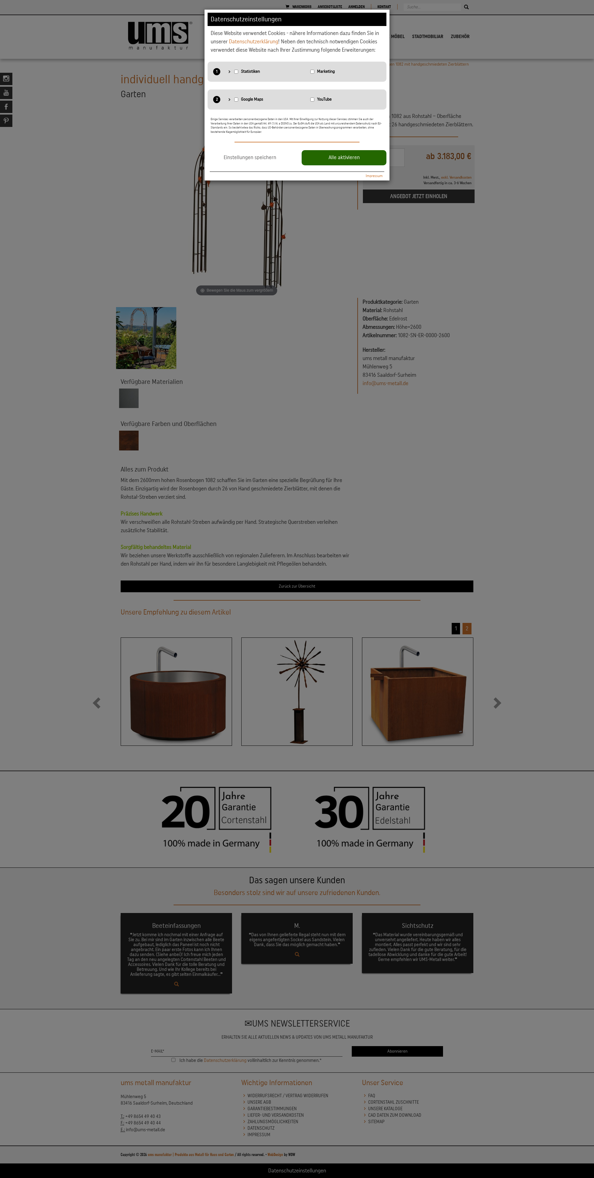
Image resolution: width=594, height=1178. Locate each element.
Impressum (374, 176)
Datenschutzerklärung (253, 41)
